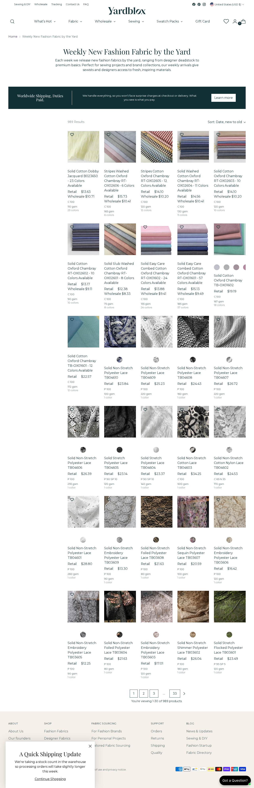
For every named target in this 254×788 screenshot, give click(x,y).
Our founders (19, 738)
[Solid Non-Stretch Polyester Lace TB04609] (156, 331)
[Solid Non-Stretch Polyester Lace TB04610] (120, 331)
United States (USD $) (228, 4)
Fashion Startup (199, 745)
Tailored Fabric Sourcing (110, 745)
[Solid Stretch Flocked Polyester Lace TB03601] (229, 606)
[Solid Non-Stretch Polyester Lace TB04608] (193, 331)
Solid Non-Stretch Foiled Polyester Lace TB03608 (155, 553)
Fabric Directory (199, 753)
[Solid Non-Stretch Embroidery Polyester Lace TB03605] (83, 606)
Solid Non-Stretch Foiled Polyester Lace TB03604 (118, 647)
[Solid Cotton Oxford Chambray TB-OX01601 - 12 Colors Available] (83, 331)
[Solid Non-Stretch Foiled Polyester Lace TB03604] (120, 606)
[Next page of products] (184, 694)
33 (175, 693)
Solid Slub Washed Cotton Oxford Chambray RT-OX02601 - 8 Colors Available (119, 273)
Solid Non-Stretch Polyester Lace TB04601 (82, 553)
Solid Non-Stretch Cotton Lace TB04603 (191, 463)
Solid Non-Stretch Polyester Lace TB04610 (118, 372)
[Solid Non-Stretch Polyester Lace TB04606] (83, 422)
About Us (15, 731)
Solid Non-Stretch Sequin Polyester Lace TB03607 (191, 553)
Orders (156, 731)
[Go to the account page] (233, 21)
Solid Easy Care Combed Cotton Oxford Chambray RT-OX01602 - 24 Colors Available (155, 273)
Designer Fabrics (57, 738)
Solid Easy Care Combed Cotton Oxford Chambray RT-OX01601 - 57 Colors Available (191, 273)
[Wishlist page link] (226, 21)
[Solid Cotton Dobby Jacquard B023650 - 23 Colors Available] (83, 147)
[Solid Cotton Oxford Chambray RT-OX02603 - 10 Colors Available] (229, 147)
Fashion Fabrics (56, 731)
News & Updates (199, 731)
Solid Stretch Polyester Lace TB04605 (116, 463)
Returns (157, 738)
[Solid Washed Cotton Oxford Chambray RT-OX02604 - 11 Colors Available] (193, 147)
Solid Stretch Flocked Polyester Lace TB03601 (228, 647)
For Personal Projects (108, 738)
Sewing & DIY (196, 738)
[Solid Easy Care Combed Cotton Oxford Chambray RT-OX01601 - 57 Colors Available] (193, 239)
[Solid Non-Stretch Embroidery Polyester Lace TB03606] (229, 512)
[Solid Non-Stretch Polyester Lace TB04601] (83, 512)
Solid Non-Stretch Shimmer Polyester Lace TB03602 (192, 647)
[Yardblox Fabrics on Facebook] (194, 4)
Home (12, 36)
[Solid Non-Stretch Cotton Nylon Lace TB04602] (229, 422)
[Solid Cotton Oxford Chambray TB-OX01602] (229, 239)
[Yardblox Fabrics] (127, 11)
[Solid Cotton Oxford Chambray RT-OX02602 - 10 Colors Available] (83, 239)
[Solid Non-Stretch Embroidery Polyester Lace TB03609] (120, 512)
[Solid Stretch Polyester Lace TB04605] (120, 422)
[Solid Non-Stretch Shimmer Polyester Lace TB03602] (193, 606)
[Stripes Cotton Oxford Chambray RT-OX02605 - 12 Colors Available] (156, 147)
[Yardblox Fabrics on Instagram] (204, 4)
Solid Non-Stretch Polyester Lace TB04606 (82, 463)
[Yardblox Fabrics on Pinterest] (199, 4)
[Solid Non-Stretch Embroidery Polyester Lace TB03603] (156, 606)
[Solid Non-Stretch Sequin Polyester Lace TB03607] (193, 512)
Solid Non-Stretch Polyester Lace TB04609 (155, 372)
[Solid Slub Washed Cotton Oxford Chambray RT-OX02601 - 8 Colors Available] (120, 239)
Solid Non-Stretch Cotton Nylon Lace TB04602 (228, 463)
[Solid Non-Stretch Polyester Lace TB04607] (229, 331)
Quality (156, 753)
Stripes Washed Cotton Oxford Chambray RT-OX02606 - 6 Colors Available (119, 180)
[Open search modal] (12, 21)
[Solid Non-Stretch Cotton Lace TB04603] (193, 422)
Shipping (158, 745)
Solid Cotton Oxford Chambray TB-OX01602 (228, 280)
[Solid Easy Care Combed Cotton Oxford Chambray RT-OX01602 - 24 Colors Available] (156, 239)
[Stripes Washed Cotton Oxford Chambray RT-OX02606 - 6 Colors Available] (120, 147)
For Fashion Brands (106, 731)
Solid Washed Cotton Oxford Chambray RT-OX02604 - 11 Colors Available (192, 180)
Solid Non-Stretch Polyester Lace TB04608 (191, 372)
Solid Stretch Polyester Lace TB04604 (152, 463)
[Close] (90, 746)
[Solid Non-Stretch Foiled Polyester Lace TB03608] (156, 512)
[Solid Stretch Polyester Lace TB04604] (156, 422)
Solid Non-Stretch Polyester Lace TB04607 (228, 372)
